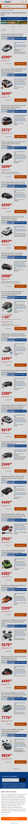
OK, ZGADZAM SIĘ (14, 818)
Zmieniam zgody (14, 823)
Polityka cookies (4, 814)
